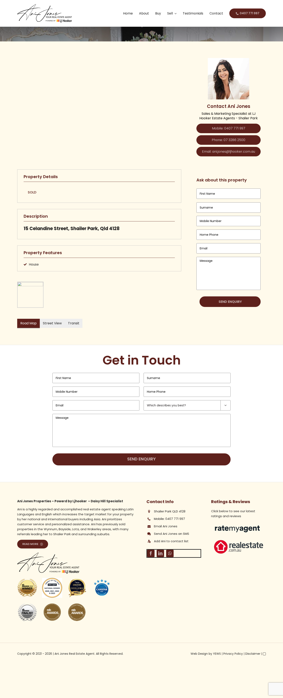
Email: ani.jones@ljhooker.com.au (228, 151)
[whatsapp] (170, 553)
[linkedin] (160, 553)
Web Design (199, 654)
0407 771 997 (175, 519)
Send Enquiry (230, 301)
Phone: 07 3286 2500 (228, 140)
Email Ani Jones (165, 526)
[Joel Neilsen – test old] (238, 540)
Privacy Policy (233, 654)
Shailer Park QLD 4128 (169, 511)
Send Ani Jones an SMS (171, 533)
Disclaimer (252, 654)
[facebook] (151, 553)
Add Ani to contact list (171, 541)
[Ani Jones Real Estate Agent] (44, 5)
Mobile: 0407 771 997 (228, 128)
